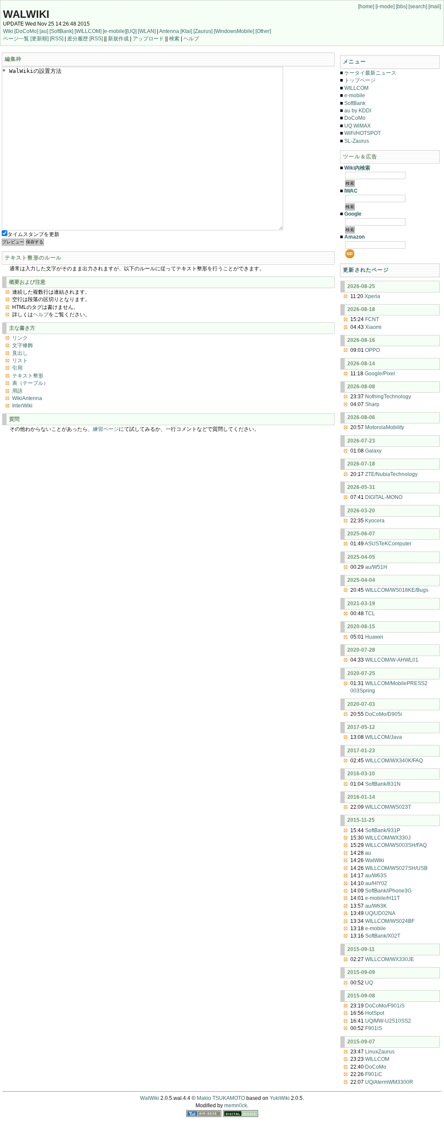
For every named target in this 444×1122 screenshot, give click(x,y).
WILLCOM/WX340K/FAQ (394, 761)
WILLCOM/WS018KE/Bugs (396, 590)
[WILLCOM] (88, 31)
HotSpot (374, 1013)
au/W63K (376, 906)
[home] (366, 6)
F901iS (373, 1028)
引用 (17, 368)
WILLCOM (356, 88)
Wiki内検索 (357, 168)
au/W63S (376, 876)
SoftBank (355, 103)
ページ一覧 (16, 39)
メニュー (354, 62)
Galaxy (373, 451)
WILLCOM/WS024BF (390, 921)
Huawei (374, 637)
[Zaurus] (202, 31)
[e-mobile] (114, 31)
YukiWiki (280, 1098)
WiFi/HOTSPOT (362, 133)
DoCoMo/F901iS (385, 1006)
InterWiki (22, 406)
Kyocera (375, 521)
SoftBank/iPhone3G (388, 891)
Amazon (354, 237)
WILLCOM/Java (383, 737)
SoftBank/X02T (382, 936)
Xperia (372, 296)
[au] (43, 31)
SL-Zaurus (356, 141)
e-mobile (354, 95)
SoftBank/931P (382, 830)
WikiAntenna (27, 398)
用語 (17, 391)
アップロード (148, 39)
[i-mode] (385, 6)
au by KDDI (357, 111)
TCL (370, 613)
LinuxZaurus (380, 1052)
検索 (174, 39)
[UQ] (131, 31)
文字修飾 (22, 345)
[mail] (434, 6)
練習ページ (106, 429)
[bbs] (401, 6)
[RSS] (56, 39)
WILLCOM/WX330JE (389, 959)
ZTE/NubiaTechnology (391, 474)
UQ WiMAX (357, 126)
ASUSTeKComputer (388, 544)
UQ (369, 983)
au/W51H (376, 567)
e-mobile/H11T (382, 898)
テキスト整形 (27, 376)
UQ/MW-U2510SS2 (388, 1021)
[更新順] (39, 39)
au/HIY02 (376, 883)
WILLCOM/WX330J (388, 838)
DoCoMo (355, 118)
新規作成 (118, 39)
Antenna (169, 31)
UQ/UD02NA (380, 913)
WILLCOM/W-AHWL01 (391, 660)
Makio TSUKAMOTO (221, 1098)
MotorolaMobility (384, 427)
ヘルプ (191, 39)
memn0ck (235, 1105)
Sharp (372, 404)
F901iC (373, 1074)
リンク (20, 338)
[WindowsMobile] (234, 31)
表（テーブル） (30, 383)
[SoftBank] (61, 31)
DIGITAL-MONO (383, 497)
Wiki (8, 31)
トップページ (359, 80)
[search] (417, 6)
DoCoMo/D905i (383, 714)
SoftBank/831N (383, 784)
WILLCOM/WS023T (388, 807)
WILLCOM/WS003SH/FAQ (396, 845)
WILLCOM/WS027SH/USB (396, 868)
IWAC (351, 191)
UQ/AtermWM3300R (389, 1082)
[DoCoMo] (26, 31)
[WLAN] (147, 31)
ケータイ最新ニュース (370, 73)
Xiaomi (373, 327)
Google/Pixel (380, 374)
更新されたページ (366, 270)
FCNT (372, 319)
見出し (20, 353)
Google (353, 214)
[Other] (263, 31)
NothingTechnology (388, 397)
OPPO (372, 350)
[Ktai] (186, 31)
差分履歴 (77, 39)
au (368, 853)
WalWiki (26, 14)
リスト (20, 361)
